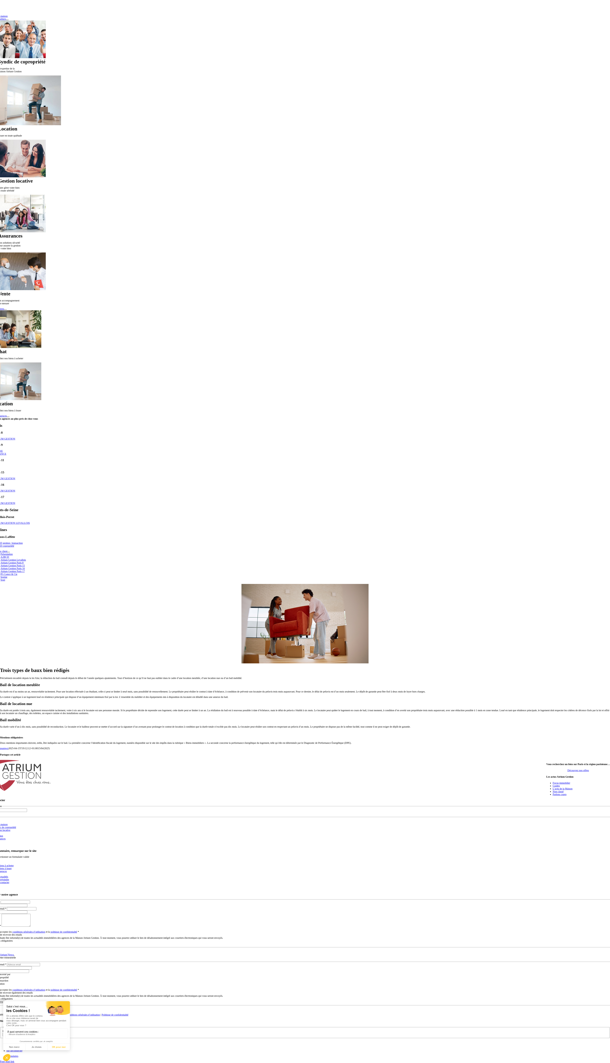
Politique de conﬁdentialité (115, 1014)
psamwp (4, 748)
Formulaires (12, 1056)
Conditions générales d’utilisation (83, 1014)
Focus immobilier (561, 783)
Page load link (7, 1061)
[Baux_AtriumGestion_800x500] (305, 662)
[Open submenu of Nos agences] (8, 416)
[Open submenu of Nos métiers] (7, 19)
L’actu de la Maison (563, 788)
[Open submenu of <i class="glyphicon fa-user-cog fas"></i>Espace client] (8, 552)
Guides (556, 785)
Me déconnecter (14, 1050)
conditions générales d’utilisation (28, 931)
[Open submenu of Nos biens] (5, 309)
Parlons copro (559, 794)
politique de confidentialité (64, 931)
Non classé (558, 791)
